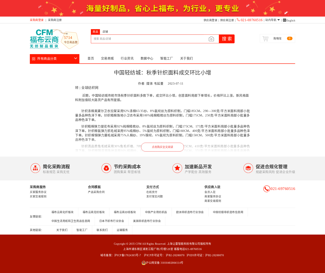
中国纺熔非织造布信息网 (228, 212)
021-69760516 (252, 20)
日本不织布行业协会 (111, 221)
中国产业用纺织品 (156, 212)
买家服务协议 (38, 192)
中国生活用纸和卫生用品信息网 (71, 221)
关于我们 (186, 58)
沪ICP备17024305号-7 (127, 255)
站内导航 (270, 20)
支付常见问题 (154, 196)
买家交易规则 (38, 196)
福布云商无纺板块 (94, 212)
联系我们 (102, 230)
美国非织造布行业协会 (147, 221)
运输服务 (122, 230)
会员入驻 (210, 192)
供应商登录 (211, 20)
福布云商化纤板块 (63, 212)
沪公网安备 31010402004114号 (165, 262)
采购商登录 (37, 20)
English (289, 20)
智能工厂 (166, 58)
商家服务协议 (213, 196)
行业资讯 (127, 58)
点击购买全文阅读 (162, 147)
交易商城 (107, 58)
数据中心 (147, 58)
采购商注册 (55, 20)
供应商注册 (227, 20)
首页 (91, 58)
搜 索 (227, 38)
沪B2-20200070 (175, 255)
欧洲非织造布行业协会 (190, 212)
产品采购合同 (96, 192)
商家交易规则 (213, 201)
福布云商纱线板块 (125, 212)
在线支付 (151, 192)
